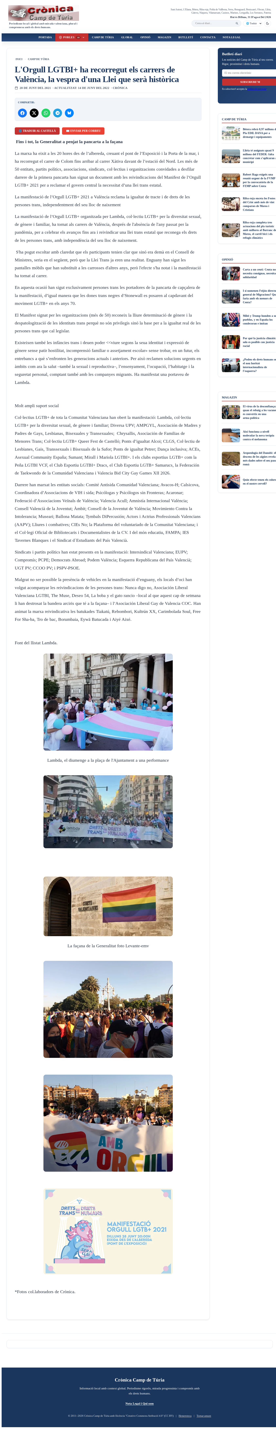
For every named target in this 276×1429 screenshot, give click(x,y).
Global (127, 37)
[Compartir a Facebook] (22, 113)
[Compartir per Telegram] (57, 113)
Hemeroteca (185, 1415)
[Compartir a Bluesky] (69, 113)
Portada (45, 37)
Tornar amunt (204, 1415)
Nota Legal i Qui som (139, 1403)
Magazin (164, 37)
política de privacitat (257, 89)
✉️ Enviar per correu (83, 130)
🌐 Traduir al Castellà (37, 130)
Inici (19, 59)
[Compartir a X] (34, 113)
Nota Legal (232, 37)
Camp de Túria (103, 37)
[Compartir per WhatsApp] (45, 113)
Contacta (207, 37)
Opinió (145, 37)
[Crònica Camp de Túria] (47, 13)
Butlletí (185, 37)
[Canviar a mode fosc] (267, 23)
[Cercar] (237, 23)
